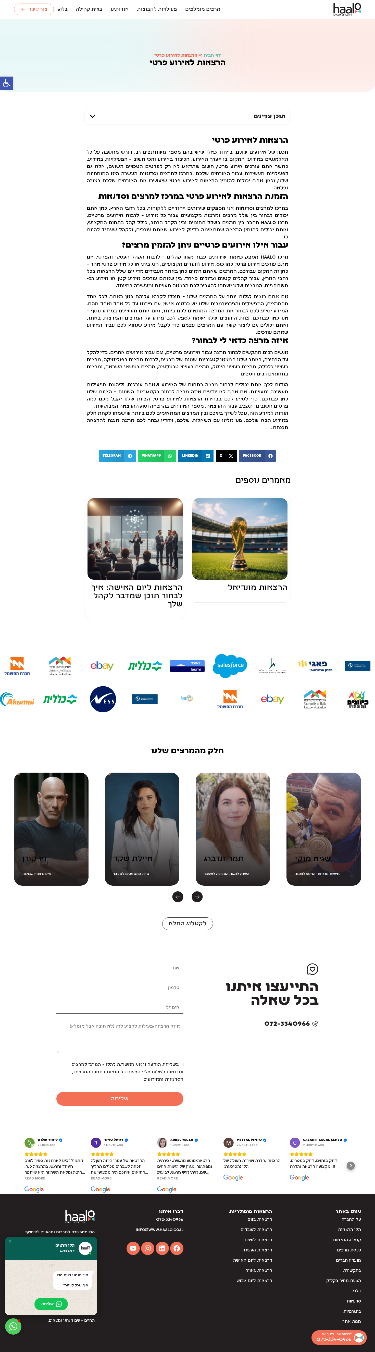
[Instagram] (147, 1248)
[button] (6, 83)
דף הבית (212, 55)
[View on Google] (29, 1143)
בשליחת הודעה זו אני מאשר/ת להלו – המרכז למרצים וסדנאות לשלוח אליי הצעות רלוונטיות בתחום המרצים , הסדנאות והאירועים (127, 1072)
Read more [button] (34, 1178)
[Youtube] (133, 1248)
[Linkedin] (162, 1248)
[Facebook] (176, 1248)
